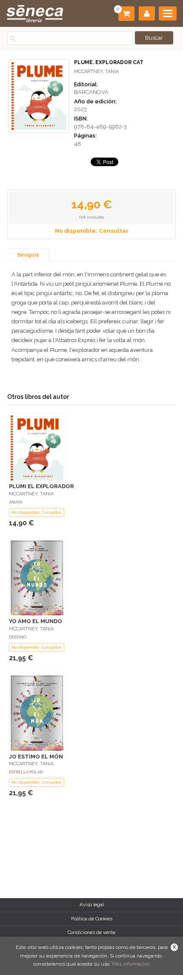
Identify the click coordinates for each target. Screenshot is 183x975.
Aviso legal (92, 905)
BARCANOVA (91, 92)
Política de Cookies (91, 919)
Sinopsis (28, 255)
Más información (131, 964)
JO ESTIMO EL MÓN (36, 756)
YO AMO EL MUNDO (35, 621)
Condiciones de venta (91, 932)
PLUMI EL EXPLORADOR (41, 486)
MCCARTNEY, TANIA (96, 71)
